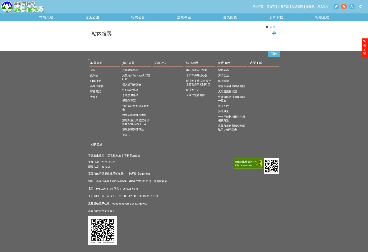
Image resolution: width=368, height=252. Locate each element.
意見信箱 (322, 6)
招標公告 (138, 17)
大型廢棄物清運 (227, 91)
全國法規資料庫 (195, 95)
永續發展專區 (130, 95)
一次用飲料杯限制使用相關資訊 (231, 118)
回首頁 (271, 6)
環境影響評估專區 (133, 129)
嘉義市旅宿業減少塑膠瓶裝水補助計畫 (231, 127)
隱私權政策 (114, 155)
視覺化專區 (129, 100)
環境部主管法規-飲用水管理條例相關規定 (198, 82)
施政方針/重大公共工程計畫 (136, 77)
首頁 (272, 26)
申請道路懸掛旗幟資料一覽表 (231, 98)
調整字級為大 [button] (352, 6)
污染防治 (223, 75)
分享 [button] (360, 6)
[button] (248, 163)
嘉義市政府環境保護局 (33, 7)
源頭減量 (223, 111)
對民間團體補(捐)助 (134, 114)
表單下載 (276, 17)
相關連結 (322, 17)
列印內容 (274, 33)
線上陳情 (223, 80)
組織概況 (95, 80)
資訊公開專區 (130, 70)
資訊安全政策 (96, 155)
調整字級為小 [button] (336, 6)
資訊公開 (92, 17)
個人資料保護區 (131, 84)
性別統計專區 (130, 89)
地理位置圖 (160, 181)
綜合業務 (223, 70)
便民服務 (230, 17)
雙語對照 (297, 6)
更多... (126, 134)
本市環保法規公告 (197, 75)
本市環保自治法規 (197, 70)
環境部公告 (193, 89)
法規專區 (184, 17)
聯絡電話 (95, 91)
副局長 (94, 75)
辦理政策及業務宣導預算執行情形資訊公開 (135, 122)
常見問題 (283, 6)
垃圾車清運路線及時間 (231, 86)
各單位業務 (97, 86)
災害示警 (364, 47)
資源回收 (223, 105)
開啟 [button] (274, 53)
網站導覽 (258, 6)
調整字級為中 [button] (344, 6)
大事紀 (94, 96)
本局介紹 (46, 17)
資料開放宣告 (132, 155)
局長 (93, 70)
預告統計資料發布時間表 (135, 107)
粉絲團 (310, 6)
